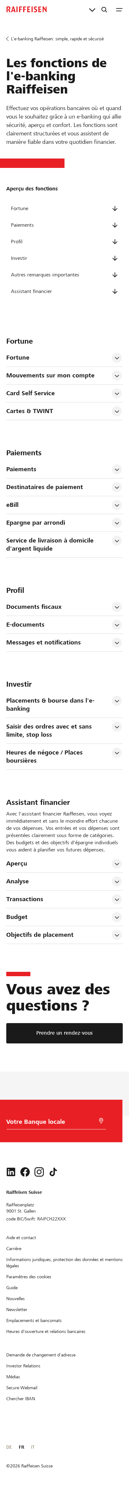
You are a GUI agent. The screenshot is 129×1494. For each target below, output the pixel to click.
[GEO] (101, 1121)
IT (32, 1447)
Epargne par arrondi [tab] (35, 522)
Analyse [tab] (17, 881)
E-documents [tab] (25, 624)
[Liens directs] (92, 9)
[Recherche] (104, 9)
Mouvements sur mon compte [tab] (50, 375)
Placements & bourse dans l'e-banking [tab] (50, 704)
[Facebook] (25, 1172)
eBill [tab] (12, 504)
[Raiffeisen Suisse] (27, 9)
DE (9, 1447)
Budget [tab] (17, 917)
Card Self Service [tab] (30, 393)
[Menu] (119, 9)
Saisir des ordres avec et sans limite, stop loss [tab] (50, 730)
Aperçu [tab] (16, 863)
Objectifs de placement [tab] (40, 934)
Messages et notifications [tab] (43, 642)
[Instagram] (39, 1172)
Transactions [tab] (24, 899)
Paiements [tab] (21, 469)
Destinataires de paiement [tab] (44, 487)
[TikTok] (53, 1172)
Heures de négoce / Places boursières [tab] (45, 756)
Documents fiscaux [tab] (34, 606)
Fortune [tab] (17, 357)
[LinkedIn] (11, 1172)
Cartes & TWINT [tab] (29, 411)
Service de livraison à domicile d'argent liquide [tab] (50, 544)
